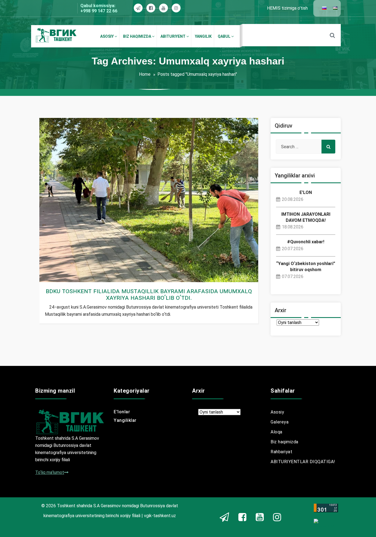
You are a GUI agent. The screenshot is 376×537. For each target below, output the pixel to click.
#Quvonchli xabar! (305, 241)
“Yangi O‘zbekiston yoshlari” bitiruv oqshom (305, 266)
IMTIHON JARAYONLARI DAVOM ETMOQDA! (305, 217)
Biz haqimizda (284, 441)
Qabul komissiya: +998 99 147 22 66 (98, 8)
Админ (62, 265)
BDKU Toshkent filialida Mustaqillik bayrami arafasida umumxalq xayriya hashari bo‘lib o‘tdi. (149, 294)
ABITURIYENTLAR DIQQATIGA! (303, 461)
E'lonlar (122, 411)
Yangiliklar (60, 278)
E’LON (305, 192)
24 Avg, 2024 (62, 272)
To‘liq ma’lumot (49, 472)
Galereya (279, 422)
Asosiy (277, 412)
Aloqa (276, 432)
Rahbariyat (281, 451)
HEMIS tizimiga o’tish (287, 8)
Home (145, 74)
